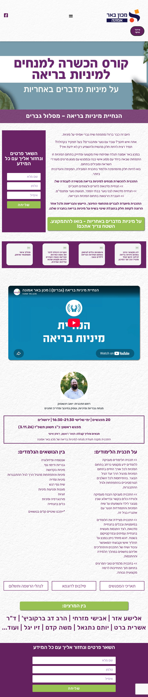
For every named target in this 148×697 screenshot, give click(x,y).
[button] (71, 16)
